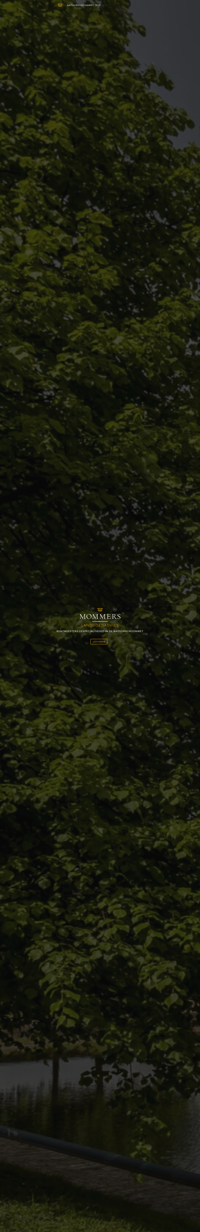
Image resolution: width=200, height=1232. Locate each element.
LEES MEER (99, 641)
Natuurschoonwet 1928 (84, 5)
